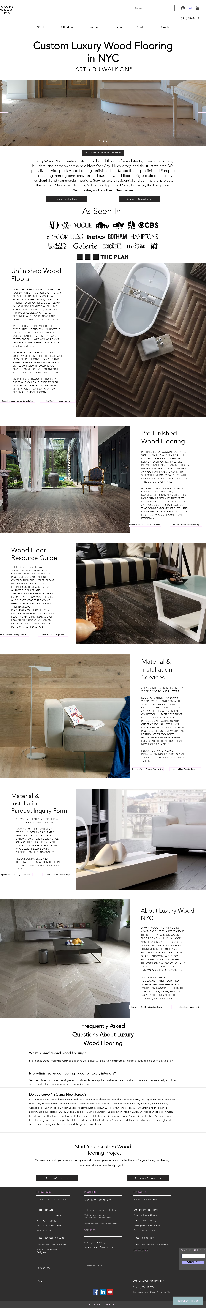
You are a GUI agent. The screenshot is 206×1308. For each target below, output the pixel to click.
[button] (197, 8)
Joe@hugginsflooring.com (151, 1281)
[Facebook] (95, 1292)
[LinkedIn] (103, 1292)
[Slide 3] (106, 141)
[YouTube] (110, 1292)
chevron (83, 175)
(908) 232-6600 (190, 18)
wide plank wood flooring (71, 170)
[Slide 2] (99, 141)
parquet (105, 175)
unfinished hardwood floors (116, 170)
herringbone (65, 175)
